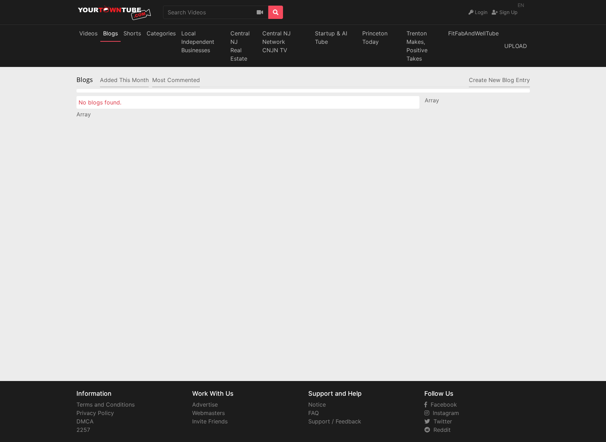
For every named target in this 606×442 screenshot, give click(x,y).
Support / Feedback (334, 421)
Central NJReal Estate (240, 46)
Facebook (442, 404)
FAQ (313, 412)
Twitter (441, 421)
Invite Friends (210, 421)
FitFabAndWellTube (473, 33)
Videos (88, 33)
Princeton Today (375, 37)
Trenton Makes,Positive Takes (416, 46)
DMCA (85, 421)
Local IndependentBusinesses (197, 42)
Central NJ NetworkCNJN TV (276, 42)
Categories (161, 33)
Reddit (440, 429)
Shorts (132, 33)
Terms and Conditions (105, 404)
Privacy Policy (95, 412)
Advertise (205, 404)
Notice (317, 404)
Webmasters (208, 412)
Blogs (110, 33)
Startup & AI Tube (331, 37)
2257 (83, 429)
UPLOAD (515, 45)
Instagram (444, 412)
